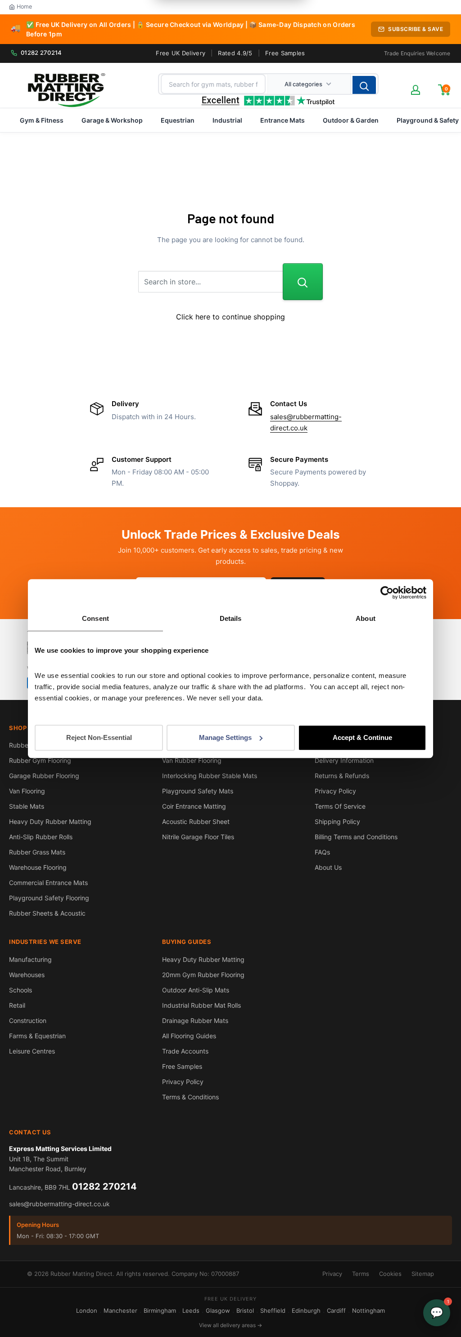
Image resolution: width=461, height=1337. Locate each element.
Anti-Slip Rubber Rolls (40, 837)
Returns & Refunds (342, 775)
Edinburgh (306, 1310)
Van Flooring (27, 791)
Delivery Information (344, 760)
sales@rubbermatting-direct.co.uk (59, 1204)
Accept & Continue (362, 737)
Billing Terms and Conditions (356, 837)
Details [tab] (231, 618)
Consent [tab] (95, 618)
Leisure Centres (32, 1051)
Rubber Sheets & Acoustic (47, 913)
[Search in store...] (303, 281)
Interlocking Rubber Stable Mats (209, 775)
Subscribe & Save (415, 29)
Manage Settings (225, 737)
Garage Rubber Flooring (44, 775)
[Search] (364, 86)
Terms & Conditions (190, 1097)
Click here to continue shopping (230, 316)
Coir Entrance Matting (194, 806)
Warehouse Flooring (38, 867)
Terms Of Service (340, 806)
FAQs (322, 852)
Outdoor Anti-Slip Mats (195, 990)
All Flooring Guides (189, 1036)
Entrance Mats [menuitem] (282, 120)
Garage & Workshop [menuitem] (112, 120)
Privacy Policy (335, 791)
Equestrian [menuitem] (177, 120)
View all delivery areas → (230, 1325)
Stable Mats (26, 806)
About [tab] (365, 618)
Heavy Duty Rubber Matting (50, 821)
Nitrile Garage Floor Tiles (198, 837)
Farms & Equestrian (37, 1036)
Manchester (120, 1310)
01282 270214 (41, 52)
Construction (27, 1020)
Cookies (390, 1273)
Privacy (332, 1273)
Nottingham (368, 1310)
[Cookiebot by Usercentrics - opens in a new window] (387, 592)
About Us (328, 867)
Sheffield (272, 1310)
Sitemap (422, 1273)
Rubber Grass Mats (37, 852)
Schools (20, 990)
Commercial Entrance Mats (48, 882)
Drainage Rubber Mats (195, 1020)
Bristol (245, 1310)
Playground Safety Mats (197, 791)
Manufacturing (30, 959)
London (86, 1310)
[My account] (415, 89)
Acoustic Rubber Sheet (196, 821)
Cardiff (336, 1310)
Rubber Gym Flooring (40, 760)
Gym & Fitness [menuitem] (41, 120)
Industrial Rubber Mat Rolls (201, 1005)
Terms (360, 1273)
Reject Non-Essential (99, 737)
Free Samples (285, 53)
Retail (17, 1005)
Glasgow (218, 1310)
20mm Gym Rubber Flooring (203, 974)
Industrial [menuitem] (227, 120)
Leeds (190, 1310)
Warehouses (27, 974)
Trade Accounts (185, 1051)
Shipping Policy (337, 821)
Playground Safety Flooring (49, 898)
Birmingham (160, 1310)
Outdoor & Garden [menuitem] (351, 120)
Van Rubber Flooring (191, 760)
